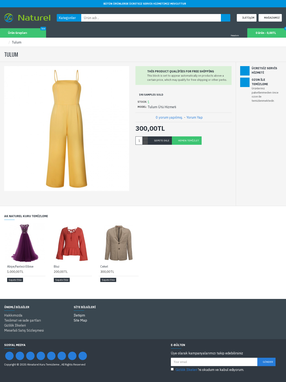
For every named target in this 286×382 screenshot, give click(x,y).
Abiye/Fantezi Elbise (20, 266)
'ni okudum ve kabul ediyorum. (210, 370)
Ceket (104, 266)
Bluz (56, 266)
